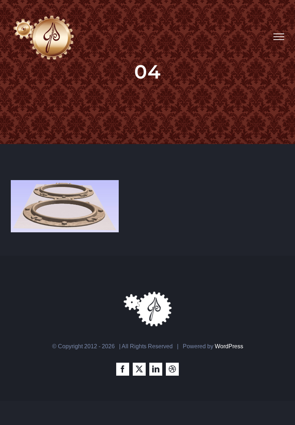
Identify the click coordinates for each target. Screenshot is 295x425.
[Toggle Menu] (278, 36)
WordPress (229, 346)
